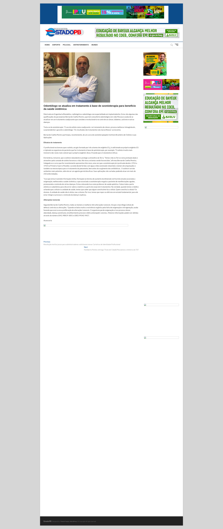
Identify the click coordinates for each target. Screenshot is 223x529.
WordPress (73, 521)
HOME (47, 45)
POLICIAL (67, 45)
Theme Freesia (64, 521)
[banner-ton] (86, 225)
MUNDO (95, 45)
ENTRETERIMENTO (81, 45)
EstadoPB (47, 521)
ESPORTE (56, 45)
